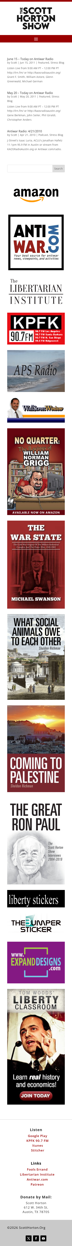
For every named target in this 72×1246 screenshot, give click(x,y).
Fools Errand (37, 1169)
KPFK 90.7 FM (37, 1141)
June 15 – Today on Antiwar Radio (30, 59)
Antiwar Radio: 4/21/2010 (24, 131)
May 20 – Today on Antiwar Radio (30, 93)
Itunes (37, 1145)
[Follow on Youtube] (43, 1238)
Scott (14, 62)
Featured (43, 62)
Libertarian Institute (37, 1174)
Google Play (37, 1136)
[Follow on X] (29, 1238)
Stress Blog (57, 62)
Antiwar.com (37, 1179)
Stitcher (37, 1150)
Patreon (37, 1184)
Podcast (43, 135)
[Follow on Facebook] (36, 1238)
